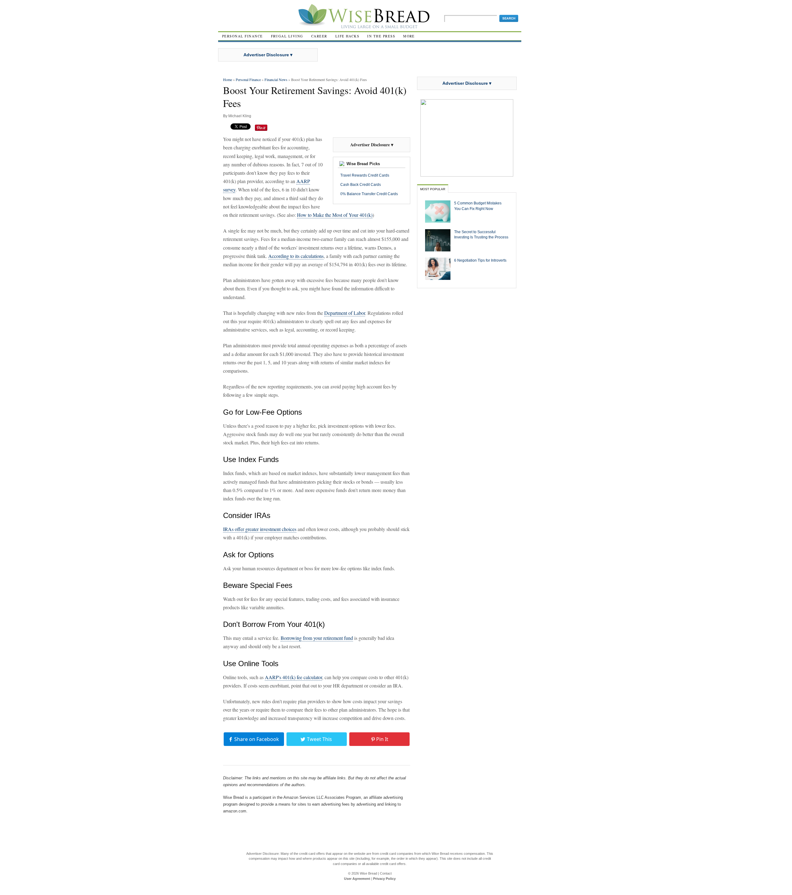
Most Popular (432, 189)
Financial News (276, 79)
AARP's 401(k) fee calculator (293, 677)
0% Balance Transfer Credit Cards (369, 194)
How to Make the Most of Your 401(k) (334, 215)
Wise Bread (368, 873)
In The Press (381, 36)
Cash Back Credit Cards (360, 184)
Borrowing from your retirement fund (317, 638)
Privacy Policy (384, 878)
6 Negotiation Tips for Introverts (480, 260)
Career (319, 36)
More (409, 36)
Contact (386, 873)
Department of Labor (344, 313)
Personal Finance (242, 36)
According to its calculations (296, 256)
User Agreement (357, 878)
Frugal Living (287, 36)
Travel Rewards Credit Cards (364, 175)
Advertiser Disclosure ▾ (267, 54)
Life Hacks (347, 36)
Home (227, 79)
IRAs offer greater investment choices (259, 529)
